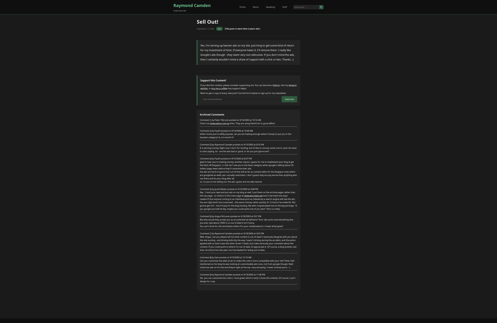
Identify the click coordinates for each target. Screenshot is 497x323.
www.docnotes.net (253, 195)
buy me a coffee (219, 88)
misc (219, 29)
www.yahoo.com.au (219, 123)
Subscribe (289, 99)
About (256, 7)
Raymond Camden (192, 5)
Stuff (284, 7)
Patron (276, 85)
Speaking (270, 7)
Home (243, 7)
